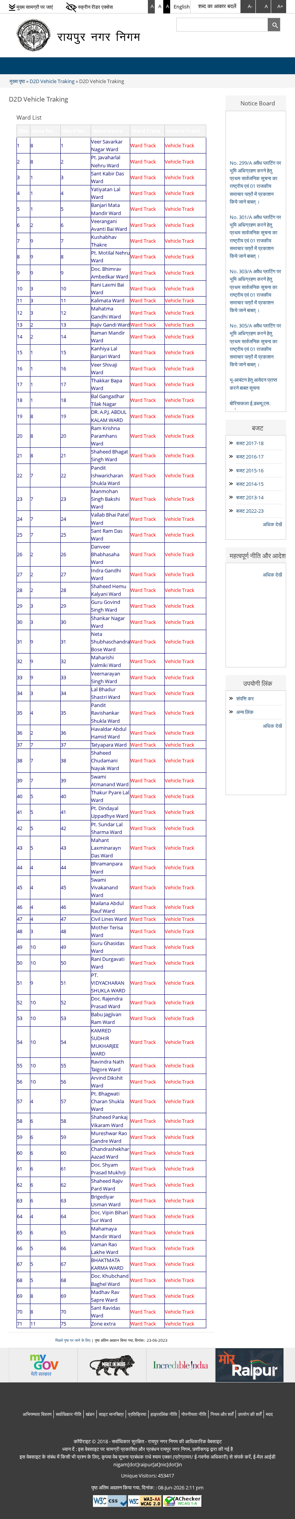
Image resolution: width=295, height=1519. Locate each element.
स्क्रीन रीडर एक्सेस (95, 6)
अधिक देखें (272, 524)
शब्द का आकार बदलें (217, 6)
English (182, 6)
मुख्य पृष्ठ (17, 81)
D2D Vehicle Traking (52, 81)
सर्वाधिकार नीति (68, 1414)
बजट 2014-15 (250, 483)
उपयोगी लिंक (257, 683)
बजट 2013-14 (250, 497)
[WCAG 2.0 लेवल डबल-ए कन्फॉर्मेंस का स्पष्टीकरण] (145, 1500)
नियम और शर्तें (222, 1414)
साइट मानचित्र (111, 1414)
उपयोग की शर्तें (250, 1414)
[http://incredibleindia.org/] (181, 1364)
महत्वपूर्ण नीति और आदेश (258, 555)
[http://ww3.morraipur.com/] (249, 1364)
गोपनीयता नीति (193, 1414)
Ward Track (143, 145)
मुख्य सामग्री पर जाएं (34, 6)
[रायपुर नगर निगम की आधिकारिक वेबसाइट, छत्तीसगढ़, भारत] (80, 35)
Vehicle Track (179, 145)
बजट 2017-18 (250, 443)
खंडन (90, 1414)
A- (250, 6)
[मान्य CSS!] (110, 1500)
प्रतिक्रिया (137, 1414)
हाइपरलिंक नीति (164, 1414)
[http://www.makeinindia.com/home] (112, 1364)
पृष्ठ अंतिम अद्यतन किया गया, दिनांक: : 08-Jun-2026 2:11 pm (147, 1487)
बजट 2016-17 (250, 456)
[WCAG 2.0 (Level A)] (182, 1500)
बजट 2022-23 (250, 510)
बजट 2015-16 (250, 470)
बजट (258, 427)
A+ (280, 6)
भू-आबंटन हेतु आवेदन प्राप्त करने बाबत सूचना (253, 368)
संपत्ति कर (245, 698)
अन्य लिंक (245, 712)
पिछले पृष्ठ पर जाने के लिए (72, 1340)
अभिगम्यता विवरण (37, 1414)
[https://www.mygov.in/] (43, 1364)
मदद (269, 1414)
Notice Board (257, 103)
